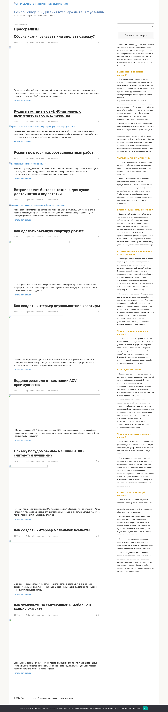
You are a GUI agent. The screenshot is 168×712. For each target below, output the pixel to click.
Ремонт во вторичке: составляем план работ (53, 152)
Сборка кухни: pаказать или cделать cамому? (54, 36)
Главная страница (20, 25)
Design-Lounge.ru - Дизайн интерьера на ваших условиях (59, 12)
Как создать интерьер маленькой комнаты (52, 530)
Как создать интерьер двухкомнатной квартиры (57, 306)
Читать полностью (22, 100)
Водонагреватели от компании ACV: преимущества (46, 382)
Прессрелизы (38, 42)
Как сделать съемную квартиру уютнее (49, 231)
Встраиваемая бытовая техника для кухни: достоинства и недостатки (52, 192)
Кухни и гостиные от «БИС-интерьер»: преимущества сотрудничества (47, 113)
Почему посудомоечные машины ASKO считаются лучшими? (49, 453)
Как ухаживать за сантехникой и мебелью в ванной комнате (52, 607)
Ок (145, 708)
